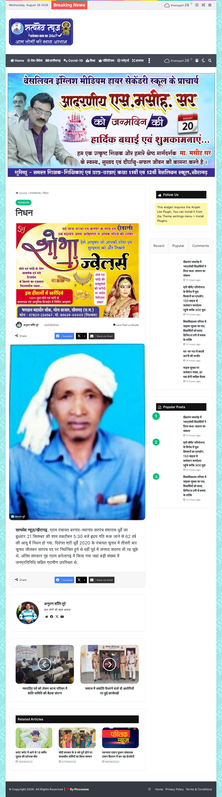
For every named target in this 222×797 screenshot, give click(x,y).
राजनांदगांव (35, 193)
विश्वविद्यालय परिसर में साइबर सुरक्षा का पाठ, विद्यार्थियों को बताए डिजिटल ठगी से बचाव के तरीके (194, 330)
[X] (57, 616)
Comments (200, 246)
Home (19, 60)
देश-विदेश (36, 60)
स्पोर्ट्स (125, 60)
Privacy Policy (174, 789)
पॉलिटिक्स (108, 60)
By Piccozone (79, 789)
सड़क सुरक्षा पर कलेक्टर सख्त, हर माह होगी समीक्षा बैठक (194, 372)
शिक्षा (92, 60)
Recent (158, 246)
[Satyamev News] (41, 31)
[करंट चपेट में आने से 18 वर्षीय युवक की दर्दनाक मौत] (34, 738)
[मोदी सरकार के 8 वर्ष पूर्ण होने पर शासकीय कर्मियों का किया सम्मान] (77, 738)
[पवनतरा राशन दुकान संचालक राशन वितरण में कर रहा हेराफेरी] (120, 738)
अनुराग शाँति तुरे (30, 325)
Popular (178, 246)
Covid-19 (75, 60)
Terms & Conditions (199, 789)
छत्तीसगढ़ (54, 60)
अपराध (139, 60)
